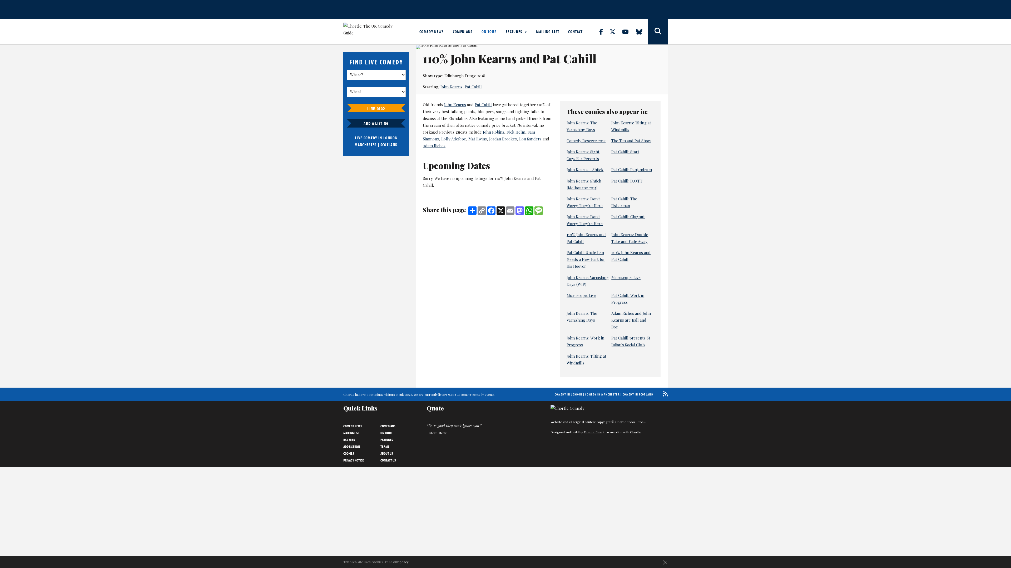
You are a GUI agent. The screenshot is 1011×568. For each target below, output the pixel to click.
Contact (575, 31)
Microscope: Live (626, 277)
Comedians (463, 31)
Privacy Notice (353, 460)
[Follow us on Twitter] (615, 31)
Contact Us (388, 460)
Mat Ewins (477, 138)
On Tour (489, 31)
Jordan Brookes (503, 138)
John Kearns (451, 86)
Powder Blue (593, 432)
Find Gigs (376, 108)
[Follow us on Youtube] (628, 31)
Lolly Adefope (453, 138)
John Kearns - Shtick (585, 169)
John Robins (493, 132)
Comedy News (431, 31)
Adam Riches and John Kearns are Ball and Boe (631, 320)
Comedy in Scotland (638, 394)
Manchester (366, 144)
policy (404, 562)
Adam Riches (434, 145)
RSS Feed (349, 439)
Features (514, 31)
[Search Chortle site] (658, 31)
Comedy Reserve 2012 (586, 140)
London (390, 137)
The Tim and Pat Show (631, 140)
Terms (384, 446)
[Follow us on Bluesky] (642, 31)
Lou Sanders (530, 138)
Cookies (348, 453)
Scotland (389, 144)
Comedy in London (568, 394)
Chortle (635, 432)
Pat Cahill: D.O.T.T (626, 181)
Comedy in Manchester (602, 394)
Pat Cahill (473, 86)
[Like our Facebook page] (604, 31)
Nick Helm (516, 132)
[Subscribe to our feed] (664, 394)
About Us (386, 453)
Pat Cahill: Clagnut (628, 216)
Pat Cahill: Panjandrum (631, 169)
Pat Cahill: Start (625, 151)
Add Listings (351, 446)
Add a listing (376, 123)
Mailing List (547, 31)
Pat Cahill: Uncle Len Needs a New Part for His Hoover (586, 259)
